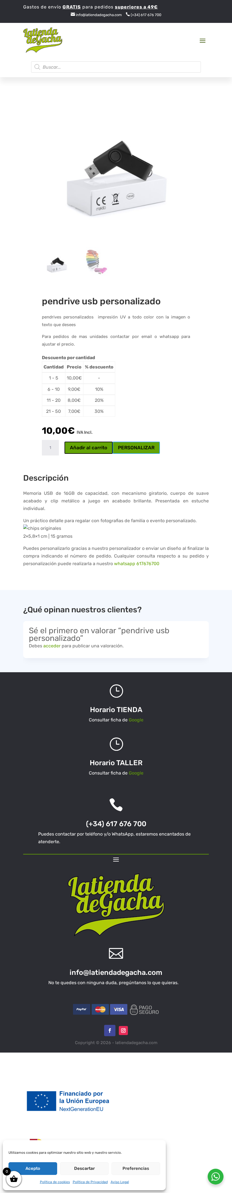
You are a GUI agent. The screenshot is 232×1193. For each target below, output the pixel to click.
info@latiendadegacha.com (96, 15)
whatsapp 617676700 (136, 563)
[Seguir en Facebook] (109, 1030)
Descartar (84, 1168)
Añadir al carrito (88, 447)
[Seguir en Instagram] (123, 1030)
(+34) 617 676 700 (143, 15)
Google (136, 720)
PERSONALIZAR (136, 447)
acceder (52, 645)
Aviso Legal (120, 1182)
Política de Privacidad (90, 1182)
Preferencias (136, 1168)
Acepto (32, 1168)
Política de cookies (55, 1182)
